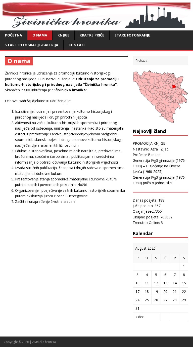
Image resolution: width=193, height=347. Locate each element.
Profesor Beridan (147, 154)
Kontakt (77, 45)
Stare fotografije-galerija (31, 45)
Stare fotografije (132, 35)
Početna (13, 35)
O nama (39, 35)
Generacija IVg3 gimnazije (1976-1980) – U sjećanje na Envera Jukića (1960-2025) (159, 166)
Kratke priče (92, 35)
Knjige (63, 35)
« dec (139, 316)
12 (156, 283)
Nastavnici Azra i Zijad (151, 149)
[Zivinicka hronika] (96, 25)
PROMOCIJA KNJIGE (149, 143)
